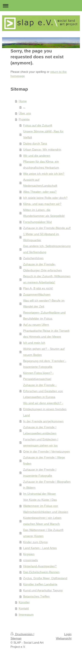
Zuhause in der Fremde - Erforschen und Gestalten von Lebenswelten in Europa (43, 391)
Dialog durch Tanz (35, 143)
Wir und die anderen (36, 155)
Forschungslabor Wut (37, 222)
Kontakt (24, 608)
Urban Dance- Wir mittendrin (42, 149)
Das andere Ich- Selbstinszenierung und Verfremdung (47, 249)
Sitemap (16, 638)
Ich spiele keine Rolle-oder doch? (45, 197)
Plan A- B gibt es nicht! (38, 288)
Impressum (26, 614)
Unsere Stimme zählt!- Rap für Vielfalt (43, 134)
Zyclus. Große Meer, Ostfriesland (45, 578)
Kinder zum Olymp (35, 542)
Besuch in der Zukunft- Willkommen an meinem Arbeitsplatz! (46, 279)
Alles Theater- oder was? (40, 191)
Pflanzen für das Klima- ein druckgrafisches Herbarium (41, 164)
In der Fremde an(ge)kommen (43, 421)
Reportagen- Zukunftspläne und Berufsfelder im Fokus (44, 315)
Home (23, 101)
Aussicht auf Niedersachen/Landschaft (40, 182)
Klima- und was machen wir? (42, 204)
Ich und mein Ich (34, 342)
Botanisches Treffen (36, 596)
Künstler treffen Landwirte (40, 584)
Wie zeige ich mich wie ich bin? (43, 173)
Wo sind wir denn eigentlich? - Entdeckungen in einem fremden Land (44, 409)
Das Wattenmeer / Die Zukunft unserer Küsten (43, 533)
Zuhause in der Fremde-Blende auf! (47, 228)
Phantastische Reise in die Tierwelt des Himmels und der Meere (46, 333)
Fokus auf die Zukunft (37, 125)
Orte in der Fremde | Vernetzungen (46, 451)
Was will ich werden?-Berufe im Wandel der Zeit (44, 303)
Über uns (25, 113)
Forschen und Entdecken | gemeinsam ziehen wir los (40, 442)
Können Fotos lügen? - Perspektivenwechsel (38, 376)
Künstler (24, 602)
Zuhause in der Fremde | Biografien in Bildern (47, 484)
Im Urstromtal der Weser (39, 493)
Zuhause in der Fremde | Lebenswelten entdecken (39, 430)
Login (67, 634)
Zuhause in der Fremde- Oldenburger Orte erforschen (42, 267)
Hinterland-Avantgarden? (40, 566)
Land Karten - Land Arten (40, 548)
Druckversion (23, 634)
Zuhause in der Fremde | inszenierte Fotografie (39, 472)
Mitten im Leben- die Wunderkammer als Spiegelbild (44, 213)
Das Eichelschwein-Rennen (41, 572)
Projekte (24, 119)
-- (24, 107)
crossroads (30, 560)
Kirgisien (28, 554)
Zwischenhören (33, 258)
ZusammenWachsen (36, 294)
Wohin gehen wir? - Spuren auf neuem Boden (44, 351)
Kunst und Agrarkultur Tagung (43, 590)
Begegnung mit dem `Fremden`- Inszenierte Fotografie (44, 364)
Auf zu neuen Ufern (36, 324)
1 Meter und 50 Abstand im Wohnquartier (41, 237)
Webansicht (63, 638)
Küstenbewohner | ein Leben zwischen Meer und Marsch (42, 521)
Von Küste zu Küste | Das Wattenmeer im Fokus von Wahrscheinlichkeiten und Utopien (45, 506)
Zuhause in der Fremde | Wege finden (44, 460)
